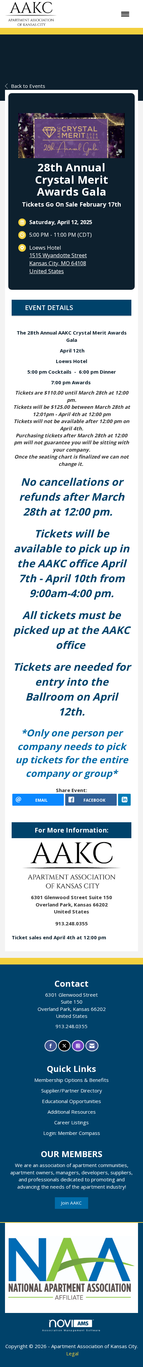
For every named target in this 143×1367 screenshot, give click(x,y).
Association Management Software (71, 1330)
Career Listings (71, 1122)
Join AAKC (71, 1203)
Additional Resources (72, 1111)
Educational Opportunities (71, 1101)
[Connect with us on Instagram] (78, 1046)
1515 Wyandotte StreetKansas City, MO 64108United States (58, 263)
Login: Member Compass (71, 1133)
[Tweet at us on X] (64, 1046)
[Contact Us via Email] (91, 1046)
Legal (72, 1353)
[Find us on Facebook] (51, 1046)
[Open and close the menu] (96, 14)
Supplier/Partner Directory (71, 1090)
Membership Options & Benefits (71, 1080)
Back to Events (28, 86)
